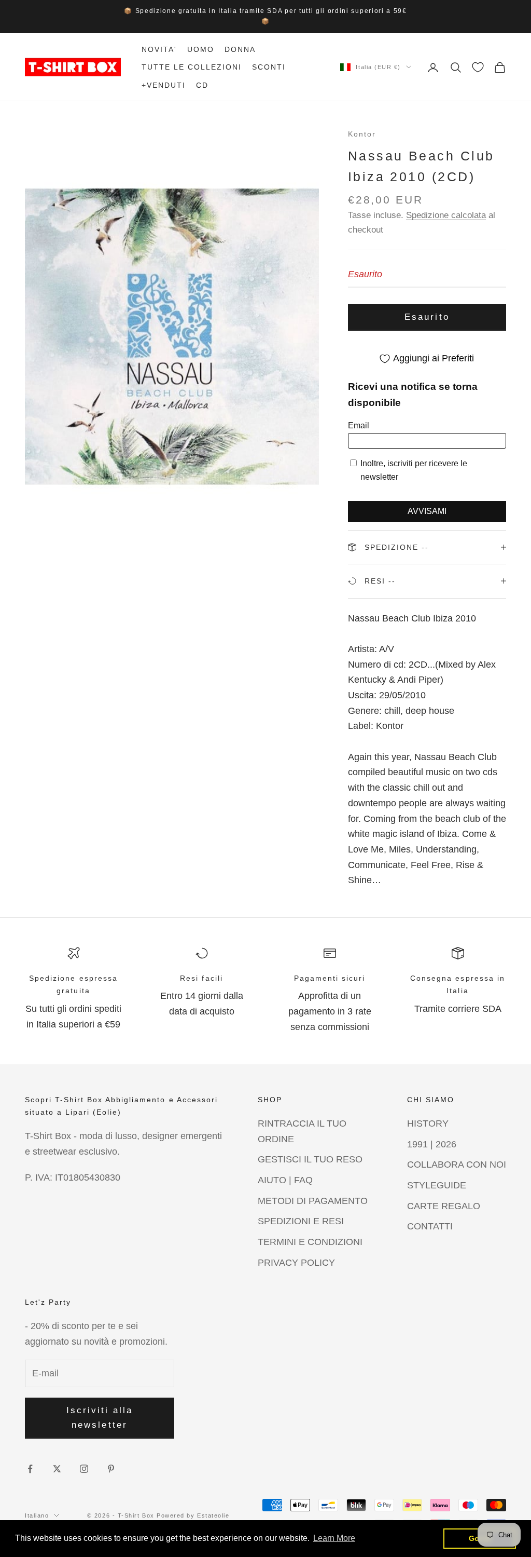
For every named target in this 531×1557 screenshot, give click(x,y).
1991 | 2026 (431, 1144)
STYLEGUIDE (436, 1185)
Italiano (37, 1515)
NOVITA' (159, 49)
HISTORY (428, 1123)
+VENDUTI (164, 85)
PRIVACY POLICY (296, 1262)
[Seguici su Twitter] (57, 1469)
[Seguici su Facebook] (30, 1469)
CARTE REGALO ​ (445, 1206)
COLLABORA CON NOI (456, 1164)
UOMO (200, 49)
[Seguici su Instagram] (84, 1469)
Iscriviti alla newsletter (99, 1417)
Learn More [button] (334, 1538)
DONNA (240, 49)
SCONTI (269, 67)
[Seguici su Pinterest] (111, 1469)
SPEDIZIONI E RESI (301, 1221)
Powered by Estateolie (193, 1515)
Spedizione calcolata (446, 215)
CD (202, 85)
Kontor (362, 134)
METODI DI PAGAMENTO (313, 1201)
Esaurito (426, 317)
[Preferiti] (477, 67)
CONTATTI (430, 1226)
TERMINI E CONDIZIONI (310, 1242)
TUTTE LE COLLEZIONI (192, 67)
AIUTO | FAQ (285, 1180)
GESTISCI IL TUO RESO (310, 1159)
